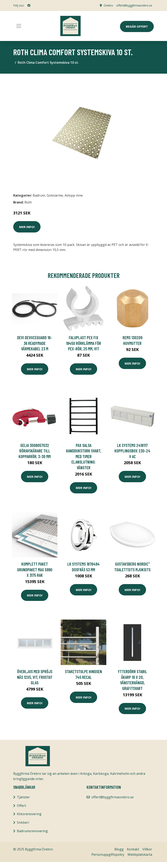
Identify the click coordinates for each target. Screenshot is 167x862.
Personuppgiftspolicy (107, 854)
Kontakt (133, 849)
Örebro (108, 5)
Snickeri (23, 822)
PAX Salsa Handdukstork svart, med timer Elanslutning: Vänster (83, 456)
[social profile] (29, 5)
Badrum (39, 195)
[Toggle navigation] (18, 26)
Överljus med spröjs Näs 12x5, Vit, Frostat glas (34, 677)
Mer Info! (27, 227)
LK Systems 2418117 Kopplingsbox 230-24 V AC (132, 451)
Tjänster (23, 797)
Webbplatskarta (139, 854)
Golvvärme (55, 195)
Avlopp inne (74, 195)
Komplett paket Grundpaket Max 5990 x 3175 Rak (34, 569)
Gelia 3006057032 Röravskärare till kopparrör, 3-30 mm (35, 451)
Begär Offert (137, 26)
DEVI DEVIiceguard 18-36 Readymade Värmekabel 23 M (34, 343)
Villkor (147, 849)
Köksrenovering (29, 814)
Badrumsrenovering (32, 831)
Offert (21, 805)
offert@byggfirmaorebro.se (134, 5)
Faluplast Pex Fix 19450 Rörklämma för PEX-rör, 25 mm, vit (83, 343)
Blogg (119, 849)
